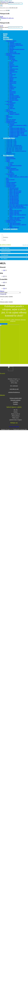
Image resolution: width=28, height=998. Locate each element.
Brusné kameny (10, 157)
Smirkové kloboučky (11, 182)
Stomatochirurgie (10, 121)
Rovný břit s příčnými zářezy (16, 206)
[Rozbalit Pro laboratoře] (26, 255)
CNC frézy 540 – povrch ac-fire (14, 149)
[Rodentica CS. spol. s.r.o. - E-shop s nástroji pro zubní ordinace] (7, 2)
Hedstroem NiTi (13, 71)
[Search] (1, 5)
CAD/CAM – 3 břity (11, 142)
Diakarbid (11, 124)
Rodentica (5, 237)
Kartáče (8, 159)
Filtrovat (2, 291)
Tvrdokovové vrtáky (11, 221)
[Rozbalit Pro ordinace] (26, 259)
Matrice (11, 80)
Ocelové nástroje (10, 174)
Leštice (8, 161)
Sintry (7, 181)
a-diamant (11, 42)
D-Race (11, 63)
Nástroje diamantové (11, 168)
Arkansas (11, 105)
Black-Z (11, 172)
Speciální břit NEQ (14, 202)
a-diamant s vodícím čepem (16, 45)
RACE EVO (12, 91)
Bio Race (11, 57)
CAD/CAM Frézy (9, 138)
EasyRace (14, 60)
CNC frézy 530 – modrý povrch (14, 148)
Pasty (7, 178)
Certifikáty (15, 402)
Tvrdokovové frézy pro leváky (13, 220)
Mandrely (8, 167)
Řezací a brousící (10, 179)
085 (4, 282)
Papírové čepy (12, 83)
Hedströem (12, 70)
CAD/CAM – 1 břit (11, 139)
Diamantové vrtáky (14, 169)
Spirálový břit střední (14, 219)
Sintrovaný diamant (11, 119)
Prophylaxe (12, 108)
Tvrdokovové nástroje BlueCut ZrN (18, 131)
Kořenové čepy (13, 77)
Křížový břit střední (14, 193)
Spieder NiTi (12, 93)
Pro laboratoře (8, 155)
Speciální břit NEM (14, 200)
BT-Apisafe (12, 59)
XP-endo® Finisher (14, 95)
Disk (10, 171)
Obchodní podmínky (15, 400)
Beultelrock (12, 56)
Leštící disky (9, 101)
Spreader (11, 94)
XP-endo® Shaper (13, 100)
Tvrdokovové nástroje (11, 122)
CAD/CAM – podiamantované (13, 145)
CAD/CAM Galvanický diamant (14, 146)
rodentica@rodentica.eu (14, 392)
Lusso (10, 164)
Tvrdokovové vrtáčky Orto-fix (16, 133)
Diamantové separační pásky (13, 53)
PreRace (11, 86)
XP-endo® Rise (13, 98)
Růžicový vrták (13, 175)
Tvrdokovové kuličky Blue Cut (17, 128)
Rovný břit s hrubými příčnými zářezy (18, 205)
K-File (11, 76)
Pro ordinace (8, 39)
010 (4, 288)
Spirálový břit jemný (14, 213)
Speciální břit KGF (14, 198)
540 (4, 270)
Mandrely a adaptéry (14, 114)
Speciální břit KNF (14, 199)
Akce (5, 35)
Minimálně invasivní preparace (16, 49)
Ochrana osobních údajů (16, 398)
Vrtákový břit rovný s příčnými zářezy (18, 176)
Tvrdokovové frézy (11, 186)
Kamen (11, 107)
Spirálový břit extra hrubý (15, 210)
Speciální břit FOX (14, 196)
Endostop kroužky (13, 66)
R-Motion (11, 88)
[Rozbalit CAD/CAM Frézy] (26, 248)
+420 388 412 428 (14, 389)
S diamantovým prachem (15, 165)
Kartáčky (11, 162)
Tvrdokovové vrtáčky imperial (16, 132)
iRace (10, 73)
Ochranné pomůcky (10, 229)
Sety (7, 118)
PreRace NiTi (12, 87)
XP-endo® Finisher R (14, 97)
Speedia (11, 50)
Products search (4, 3)
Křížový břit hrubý (14, 189)
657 (4, 276)
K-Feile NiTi (12, 74)
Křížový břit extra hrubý (15, 192)
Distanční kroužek (10, 153)
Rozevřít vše (25, 245)
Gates (10, 67)
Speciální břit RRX (14, 203)
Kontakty (15, 404)
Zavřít (1, 16)
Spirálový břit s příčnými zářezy (17, 217)
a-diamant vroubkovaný (15, 43)
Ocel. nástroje (9, 111)
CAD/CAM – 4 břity (11, 144)
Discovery (11, 64)
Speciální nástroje (10, 183)
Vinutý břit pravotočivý (15, 223)
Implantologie (12, 112)
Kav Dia (11, 47)
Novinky (6, 37)
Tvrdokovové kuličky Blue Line (17, 129)
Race (10, 90)
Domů (5, 34)
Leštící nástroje (10, 104)
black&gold (12, 46)
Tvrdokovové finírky (11, 185)
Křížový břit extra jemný (15, 190)
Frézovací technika (10, 158)
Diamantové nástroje (11, 40)
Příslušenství (12, 102)
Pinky (10, 84)
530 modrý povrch (13, 188)
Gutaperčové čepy (13, 69)
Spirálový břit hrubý (14, 212)
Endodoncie (9, 55)
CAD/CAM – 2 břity (11, 141)
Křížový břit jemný (14, 195)
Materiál (11, 78)
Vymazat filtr (3, 294)
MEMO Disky (12, 81)
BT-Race (11, 62)
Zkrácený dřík (12, 52)
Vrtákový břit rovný (14, 227)
